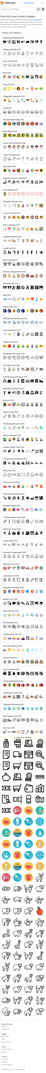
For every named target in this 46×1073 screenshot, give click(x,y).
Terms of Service (7, 1049)
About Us (5, 1026)
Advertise (5, 1062)
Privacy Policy (6, 1042)
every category (36, 19)
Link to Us (5, 1059)
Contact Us (5, 1029)
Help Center (5, 1036)
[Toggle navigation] (42, 3)
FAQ (3, 1039)
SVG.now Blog (6, 1064)
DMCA (4, 1052)
